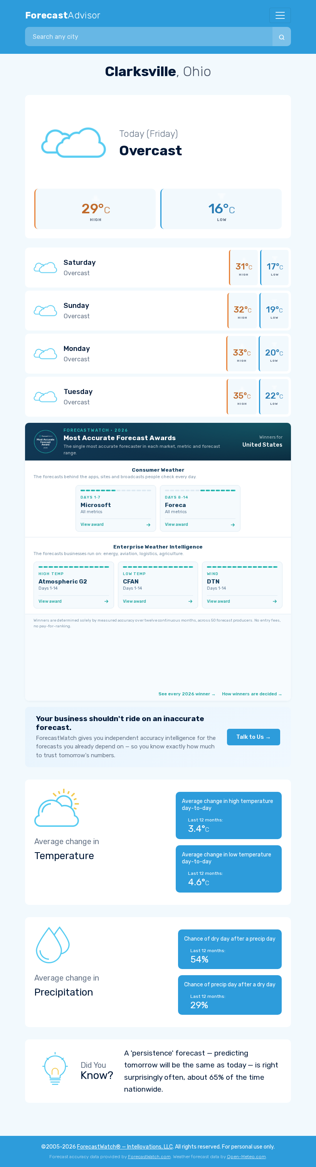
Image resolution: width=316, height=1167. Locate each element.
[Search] (281, 36)
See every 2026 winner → (187, 694)
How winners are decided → (252, 694)
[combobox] (148, 36)
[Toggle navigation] (280, 15)
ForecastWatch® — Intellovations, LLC (125, 1147)
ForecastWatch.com (149, 1156)
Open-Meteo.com (246, 1156)
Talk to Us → (253, 736)
